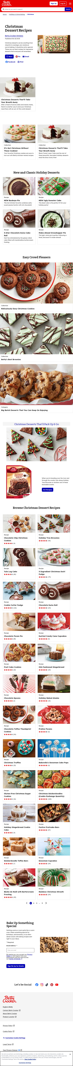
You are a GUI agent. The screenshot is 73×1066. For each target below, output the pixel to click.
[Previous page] (27, 903)
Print (21, 62)
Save (10, 56)
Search (68, 9)
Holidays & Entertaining (17, 14)
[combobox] (34, 9)
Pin (19, 56)
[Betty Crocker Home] (6, 3)
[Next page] (46, 903)
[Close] (70, 1054)
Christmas (30, 14)
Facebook (11, 62)
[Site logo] (10, 1000)
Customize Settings (25, 1062)
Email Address (11, 946)
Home (5, 14)
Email (27, 57)
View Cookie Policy (30, 1059)
